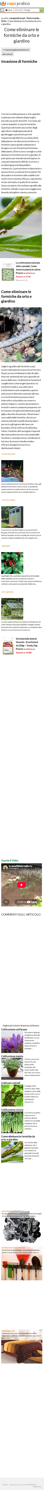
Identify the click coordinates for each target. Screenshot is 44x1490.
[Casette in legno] (12, 516)
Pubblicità (37, 1487)
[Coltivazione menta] (12, 1069)
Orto (3, 21)
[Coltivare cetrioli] (12, 1095)
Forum (9, 10)
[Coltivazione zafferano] (12, 1042)
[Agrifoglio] (12, 562)
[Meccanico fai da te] (21, 1226)
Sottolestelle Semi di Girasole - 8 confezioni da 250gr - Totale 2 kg (27, 642)
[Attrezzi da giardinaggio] (21, 1263)
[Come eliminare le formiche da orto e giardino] (12, 1152)
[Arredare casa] (21, 1346)
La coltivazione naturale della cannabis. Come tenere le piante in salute (28, 266)
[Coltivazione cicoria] (12, 1122)
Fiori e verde (33, 18)
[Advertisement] (22, 88)
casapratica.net (17, 18)
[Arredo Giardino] (12, 470)
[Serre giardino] (12, 608)
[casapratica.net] (15, 3)
